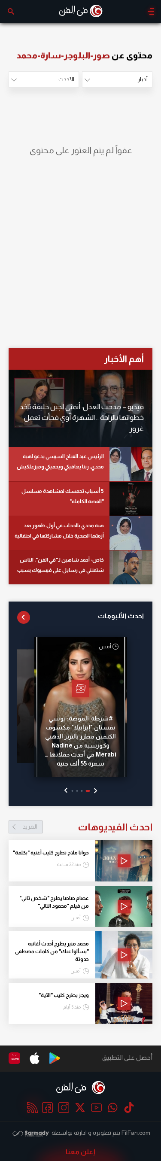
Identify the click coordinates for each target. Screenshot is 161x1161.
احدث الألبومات (121, 616)
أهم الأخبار (124, 359)
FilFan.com (136, 1132)
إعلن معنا (80, 1151)
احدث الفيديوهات (87, 827)
